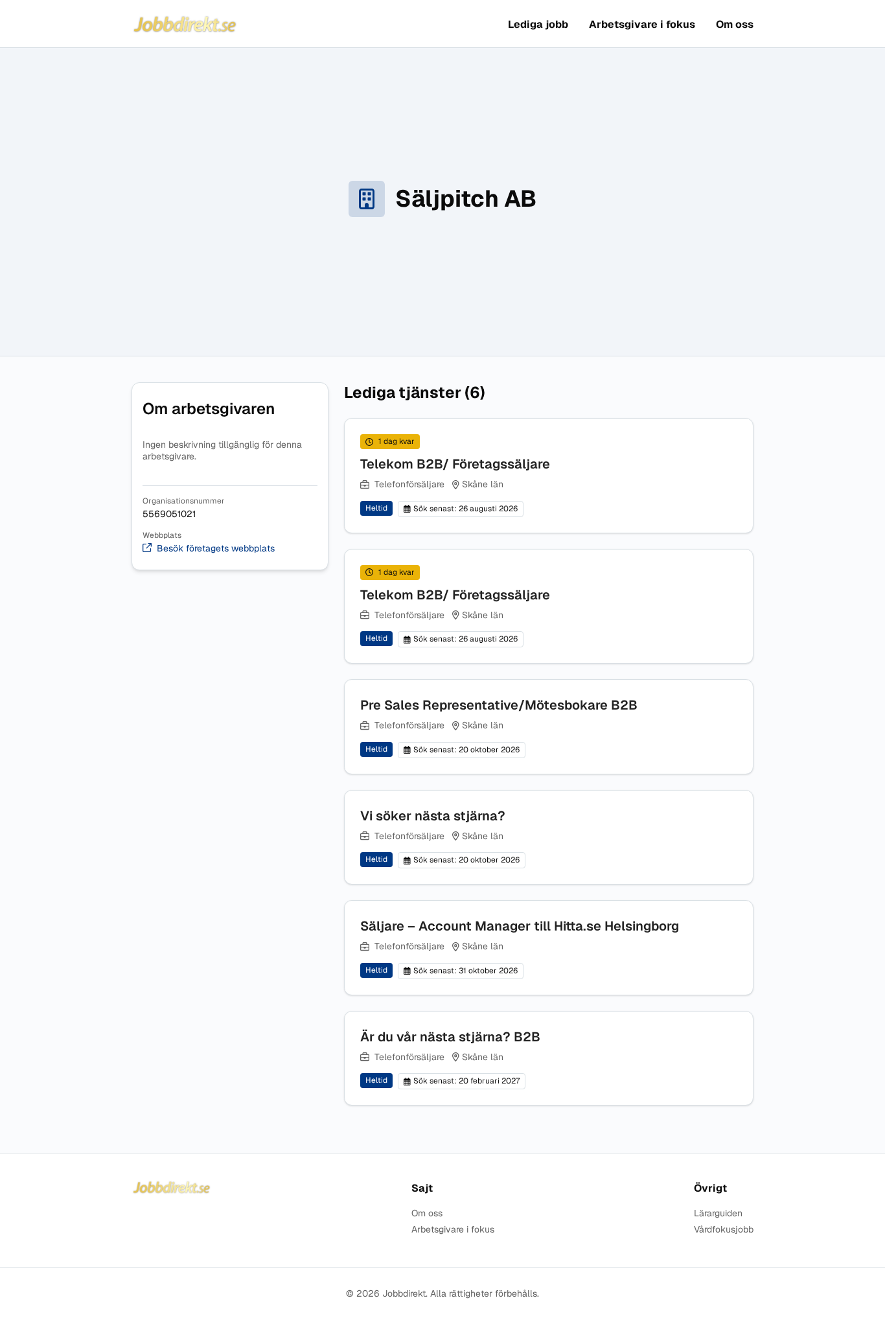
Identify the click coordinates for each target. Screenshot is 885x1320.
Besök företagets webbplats (216, 548)
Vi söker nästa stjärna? (432, 815)
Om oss (734, 24)
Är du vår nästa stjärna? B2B (450, 1036)
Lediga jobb (538, 24)
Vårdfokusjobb (723, 1229)
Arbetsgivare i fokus (642, 24)
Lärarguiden (718, 1213)
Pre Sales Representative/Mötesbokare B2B (499, 705)
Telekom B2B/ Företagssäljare (455, 464)
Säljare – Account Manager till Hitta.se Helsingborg (519, 926)
